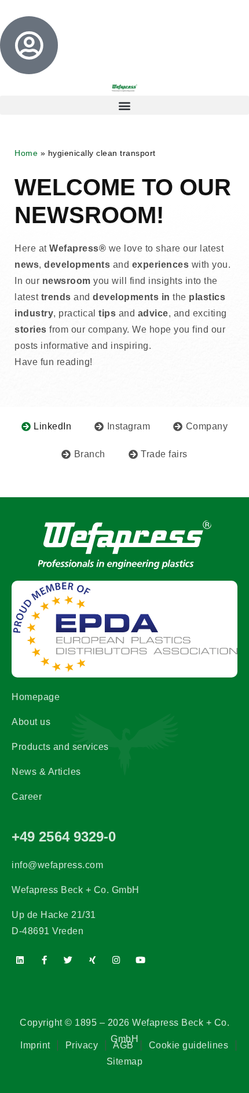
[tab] (46, 426)
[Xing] (92, 959)
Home (26, 153)
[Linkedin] (20, 959)
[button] (124, 105)
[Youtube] (140, 959)
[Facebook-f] (44, 959)
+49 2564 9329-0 (64, 836)
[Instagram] (116, 959)
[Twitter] (68, 959)
